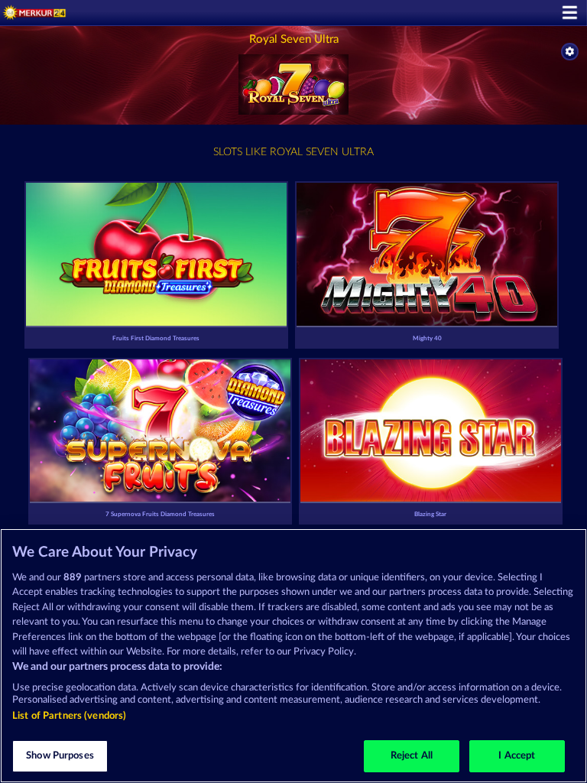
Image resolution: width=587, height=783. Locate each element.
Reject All (412, 756)
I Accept (516, 756)
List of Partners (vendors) (69, 716)
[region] (293, 655)
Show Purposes (60, 756)
